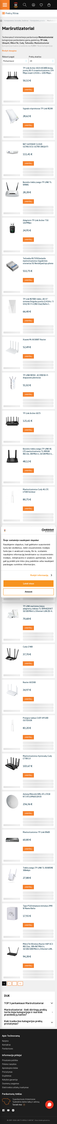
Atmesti (28, 592)
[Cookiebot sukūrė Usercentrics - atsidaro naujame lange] (42, 530)
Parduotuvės (7, 1049)
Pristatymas (7, 1072)
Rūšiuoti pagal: (8, 57)
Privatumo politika (10, 1060)
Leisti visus (28, 583)
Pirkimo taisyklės (9, 1064)
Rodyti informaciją (39, 575)
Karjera (5, 1041)
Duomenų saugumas (10, 1083)
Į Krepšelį (28, 90)
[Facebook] (3, 1110)
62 (20, 983)
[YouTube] (8, 1110)
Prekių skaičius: (35, 57)
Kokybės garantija (10, 1080)
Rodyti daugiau (9, 51)
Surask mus (17, 1105)
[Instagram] (13, 1110)
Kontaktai (6, 1045)
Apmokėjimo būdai (10, 1068)
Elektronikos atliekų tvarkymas (15, 1087)
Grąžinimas (6, 1076)
